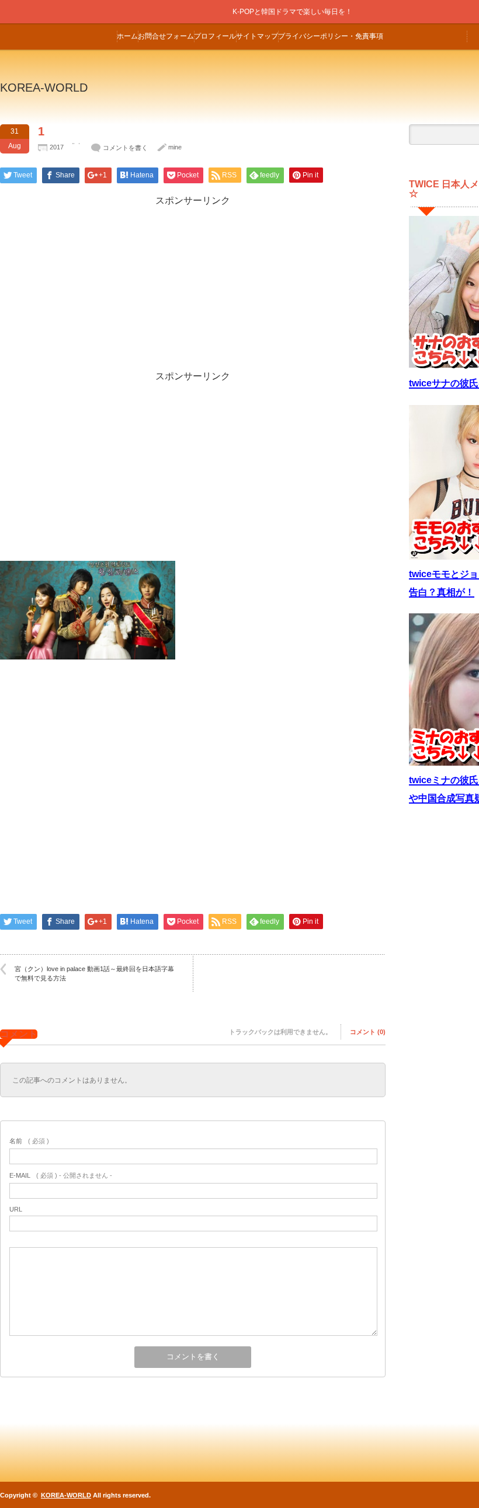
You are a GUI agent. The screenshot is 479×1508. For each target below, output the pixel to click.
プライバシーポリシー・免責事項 (330, 36)
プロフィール (215, 36)
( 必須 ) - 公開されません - (60, 1175)
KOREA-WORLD (44, 87)
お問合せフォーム (166, 36)
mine (175, 147)
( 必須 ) (29, 1140)
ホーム (127, 36)
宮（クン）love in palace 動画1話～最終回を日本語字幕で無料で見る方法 (94, 973)
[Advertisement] (193, 289)
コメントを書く (125, 147)
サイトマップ (257, 36)
